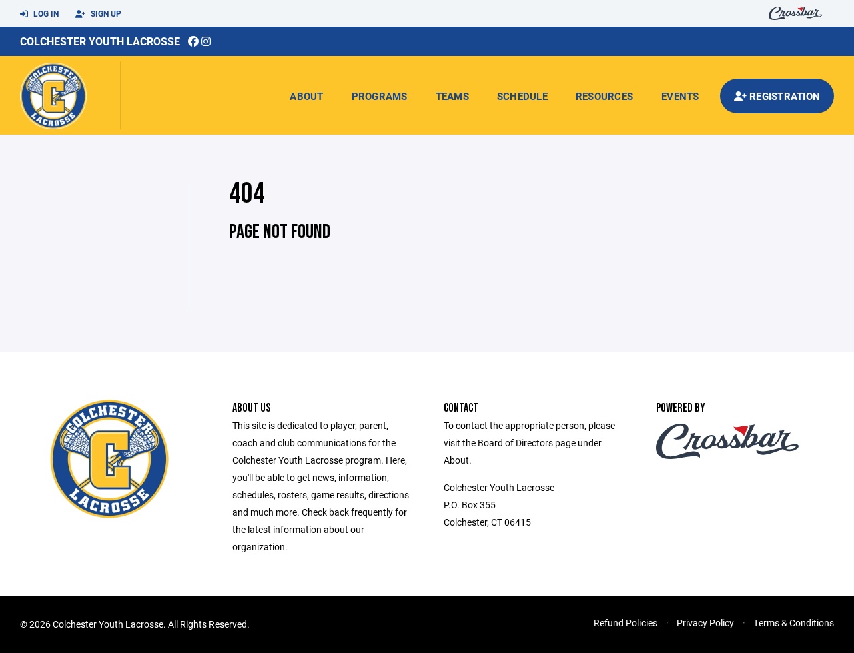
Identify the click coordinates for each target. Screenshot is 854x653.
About (306, 96)
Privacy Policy (705, 622)
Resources (604, 96)
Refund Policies (625, 622)
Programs (380, 96)
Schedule (522, 96)
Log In (45, 13)
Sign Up (105, 13)
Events (680, 96)
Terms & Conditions (793, 622)
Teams (452, 96)
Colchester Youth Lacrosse (100, 41)
